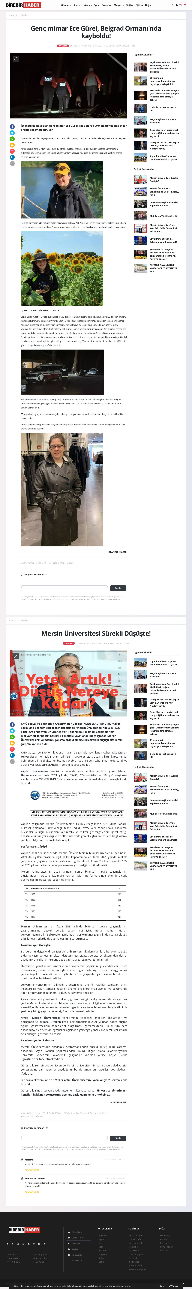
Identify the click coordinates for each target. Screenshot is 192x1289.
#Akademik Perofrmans (32, 1116)
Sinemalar (134, 1258)
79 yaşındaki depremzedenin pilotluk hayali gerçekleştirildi (162, 81)
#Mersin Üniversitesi (30, 1113)
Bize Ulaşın (76, 1260)
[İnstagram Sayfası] (19, 1243)
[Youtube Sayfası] (24, 1243)
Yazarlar (75, 1243)
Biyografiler (165, 1243)
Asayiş (88, 5)
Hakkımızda (13, 1254)
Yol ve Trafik (135, 1239)
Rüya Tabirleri (166, 1246)
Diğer (148, 5)
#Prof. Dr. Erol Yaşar (52, 1113)
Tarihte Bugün (136, 1254)
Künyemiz (76, 1254)
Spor (96, 5)
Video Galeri (77, 1237)
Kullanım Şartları (40, 1254)
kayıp (76, 152)
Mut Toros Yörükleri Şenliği (164, 216)
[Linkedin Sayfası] (30, 1243)
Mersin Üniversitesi (36, 926)
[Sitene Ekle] (46, 1243)
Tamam (174, 1286)
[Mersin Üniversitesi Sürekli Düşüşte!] (68, 683)
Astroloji (164, 1250)
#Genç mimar (27, 562)
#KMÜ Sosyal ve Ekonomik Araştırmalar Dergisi (86, 1113)
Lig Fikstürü (134, 1250)
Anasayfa (13, 15)
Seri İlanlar (134, 1261)
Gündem (66, 5)
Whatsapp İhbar (39, 1258)
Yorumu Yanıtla (32, 1169)
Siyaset (78, 5)
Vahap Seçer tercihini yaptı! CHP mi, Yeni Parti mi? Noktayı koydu (164, 145)
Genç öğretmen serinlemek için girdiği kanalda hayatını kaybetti (164, 133)
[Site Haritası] (40, 1243)
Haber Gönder (39, 1262)
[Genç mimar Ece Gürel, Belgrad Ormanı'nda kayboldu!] (68, 85)
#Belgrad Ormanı (57, 562)
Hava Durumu (135, 1235)
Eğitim (139, 5)
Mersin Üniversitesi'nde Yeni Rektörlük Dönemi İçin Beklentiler (164, 228)
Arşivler (75, 1249)
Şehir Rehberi (135, 1265)
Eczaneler (133, 1246)
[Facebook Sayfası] (9, 1243)
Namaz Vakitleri (136, 1243)
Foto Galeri (77, 1232)
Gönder (118, 588)
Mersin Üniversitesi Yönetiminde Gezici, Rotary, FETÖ (164, 191)
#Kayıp (70, 562)
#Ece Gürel (41, 562)
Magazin (119, 5)
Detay (162, 1286)
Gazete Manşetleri (138, 1269)
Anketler (164, 1239)
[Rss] (35, 1243)
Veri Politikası (14, 1262)
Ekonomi (106, 5)
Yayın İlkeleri (13, 1258)
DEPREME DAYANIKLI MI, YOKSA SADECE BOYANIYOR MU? (163, 268)
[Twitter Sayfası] (14, 1243)
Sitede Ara (165, 1235)
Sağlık (129, 5)
